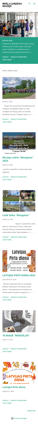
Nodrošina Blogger (20, 418)
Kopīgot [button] (5, 57)
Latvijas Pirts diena (14, 387)
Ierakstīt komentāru (19, 57)
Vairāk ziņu (31, 411)
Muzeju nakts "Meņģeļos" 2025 (17, 159)
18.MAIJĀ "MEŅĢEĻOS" (16, 335)
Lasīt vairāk (7, 60)
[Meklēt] (29, 3)
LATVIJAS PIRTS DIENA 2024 (18, 275)
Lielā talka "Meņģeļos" (16, 215)
